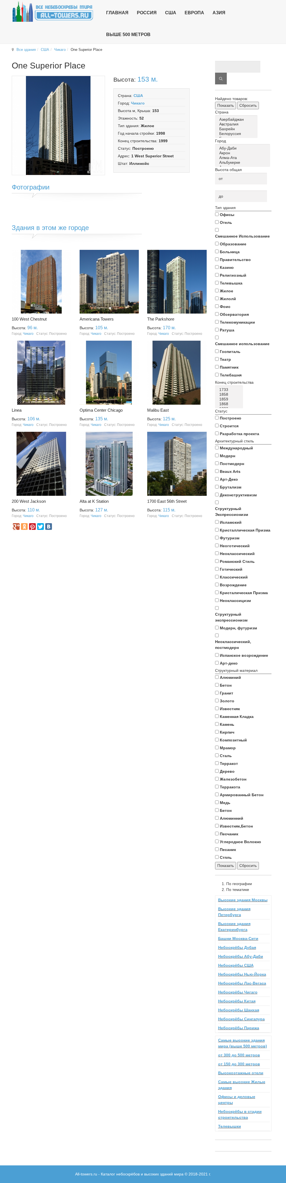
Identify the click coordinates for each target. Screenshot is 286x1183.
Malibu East (158, 410)
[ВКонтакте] (48, 526)
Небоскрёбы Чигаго (238, 992)
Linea (17, 410)
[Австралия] (237, 124)
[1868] (230, 404)
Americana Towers (97, 319)
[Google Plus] (16, 526)
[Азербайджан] (237, 119)
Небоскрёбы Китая (237, 1001)
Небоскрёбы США (236, 965)
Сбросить (248, 105)
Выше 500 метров (128, 34)
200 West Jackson (29, 501)
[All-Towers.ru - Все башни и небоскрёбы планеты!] (53, 11)
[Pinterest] (32, 526)
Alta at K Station (94, 501)
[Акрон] (243, 153)
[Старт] (221, 78)
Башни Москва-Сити (238, 938)
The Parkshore (160, 319)
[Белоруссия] (237, 133)
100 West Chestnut (29, 319)
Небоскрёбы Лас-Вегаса (242, 983)
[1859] (230, 399)
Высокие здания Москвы (243, 900)
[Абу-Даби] (243, 148)
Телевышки (229, 1126)
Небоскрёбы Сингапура (241, 1019)
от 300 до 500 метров (239, 1055)
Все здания (26, 50)
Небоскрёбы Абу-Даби (240, 956)
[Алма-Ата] (243, 157)
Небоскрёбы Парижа (238, 1028)
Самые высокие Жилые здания (241, 1085)
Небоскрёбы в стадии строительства (240, 1114)
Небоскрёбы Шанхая (238, 1010)
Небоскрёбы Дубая (237, 947)
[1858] (230, 394)
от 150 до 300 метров (239, 1064)
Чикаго (60, 50)
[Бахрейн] (237, 129)
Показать (225, 105)
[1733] (230, 389)
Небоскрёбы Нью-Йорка (242, 974)
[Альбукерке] (243, 162)
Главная (117, 12)
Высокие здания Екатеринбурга (234, 926)
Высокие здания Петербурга (234, 912)
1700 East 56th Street (167, 501)
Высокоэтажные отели (240, 1073)
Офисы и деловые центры (236, 1099)
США (45, 50)
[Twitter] (40, 526)
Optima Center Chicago (101, 410)
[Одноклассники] (24, 526)
